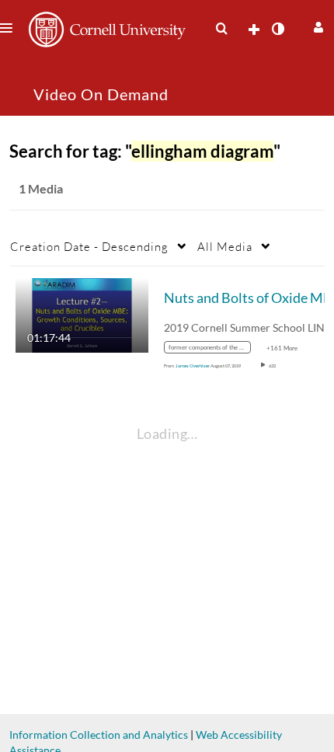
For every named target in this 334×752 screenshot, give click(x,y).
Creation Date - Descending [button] (89, 246)
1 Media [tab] (41, 188)
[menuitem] (221, 29)
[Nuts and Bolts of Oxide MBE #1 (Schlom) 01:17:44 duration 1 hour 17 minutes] (82, 314)
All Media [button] (224, 246)
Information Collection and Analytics (98, 734)
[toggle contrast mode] (277, 29)
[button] (316, 25)
